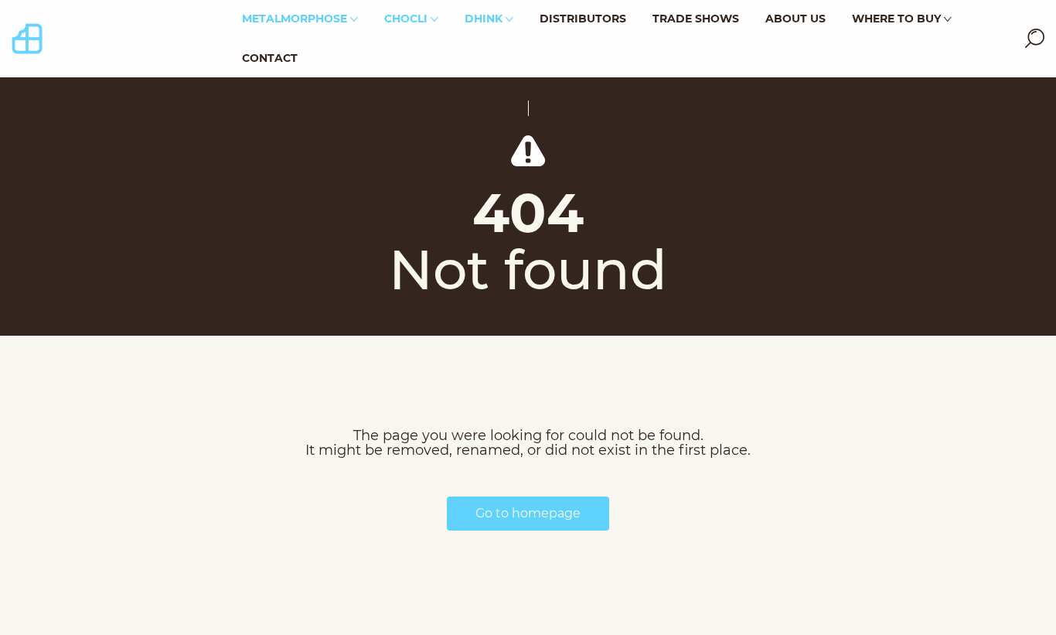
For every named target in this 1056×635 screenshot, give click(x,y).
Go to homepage (528, 513)
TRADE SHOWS (695, 19)
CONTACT (270, 58)
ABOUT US (795, 19)
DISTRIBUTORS (583, 19)
